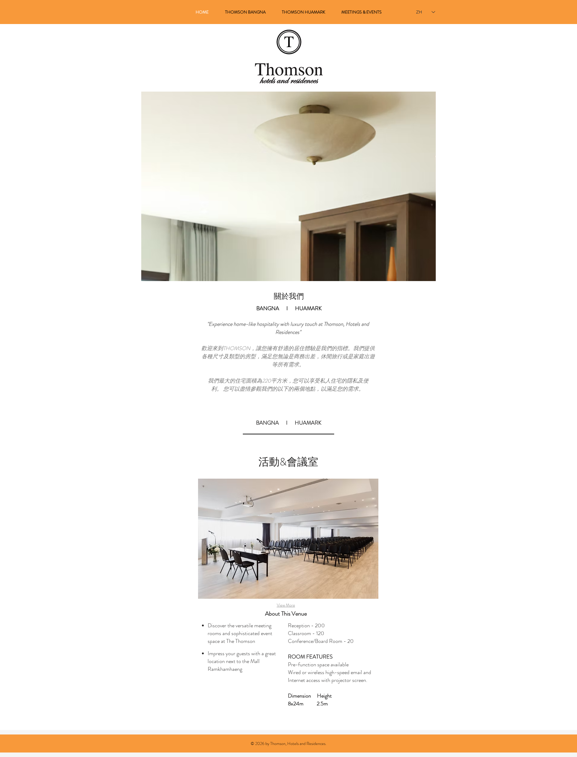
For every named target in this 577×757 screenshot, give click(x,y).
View (281, 605)
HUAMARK (308, 308)
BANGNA (267, 308)
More (290, 605)
